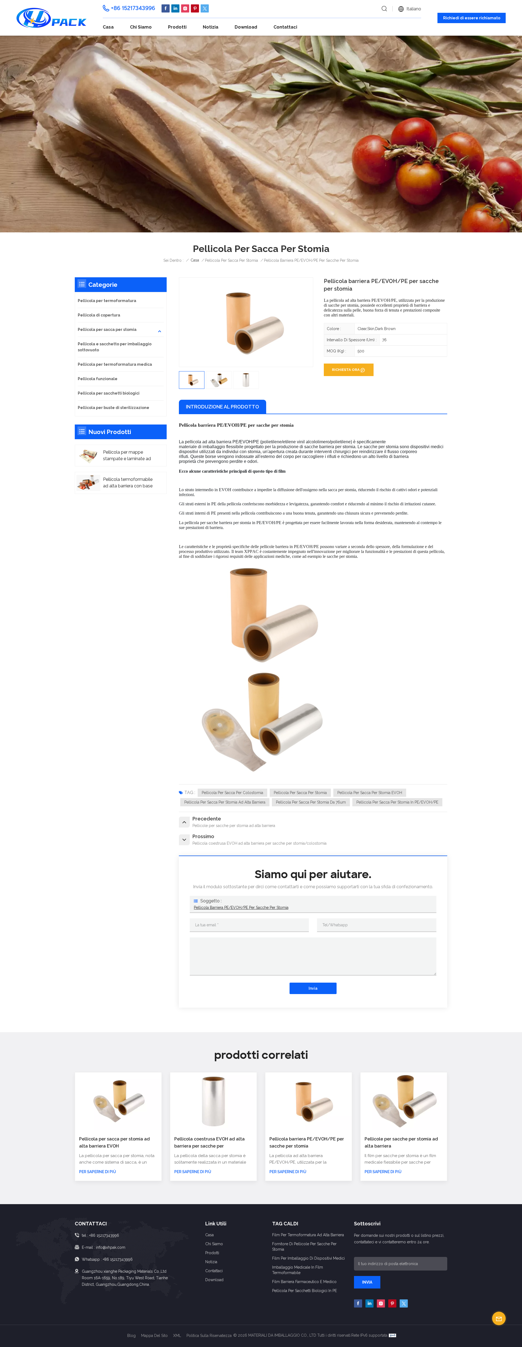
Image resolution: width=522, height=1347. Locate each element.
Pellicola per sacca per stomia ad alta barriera (224, 802)
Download (246, 27)
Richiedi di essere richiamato (471, 18)
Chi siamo (141, 27)
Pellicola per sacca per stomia (300, 793)
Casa (108, 27)
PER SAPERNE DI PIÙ (97, 1172)
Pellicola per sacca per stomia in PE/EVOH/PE (397, 802)
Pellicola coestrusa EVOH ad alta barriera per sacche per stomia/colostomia (209, 1143)
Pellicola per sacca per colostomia (232, 793)
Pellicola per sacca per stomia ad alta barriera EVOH (114, 1142)
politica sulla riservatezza (209, 1335)
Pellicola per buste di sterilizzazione (113, 407)
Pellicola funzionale (97, 379)
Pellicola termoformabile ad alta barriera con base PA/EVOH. (128, 483)
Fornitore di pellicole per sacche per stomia (304, 1246)
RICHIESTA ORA (346, 370)
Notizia (210, 27)
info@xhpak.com (110, 1247)
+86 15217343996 (133, 8)
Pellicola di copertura (99, 315)
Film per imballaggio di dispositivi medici (308, 1258)
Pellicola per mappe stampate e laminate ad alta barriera (127, 456)
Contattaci (285, 27)
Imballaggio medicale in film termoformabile (297, 1270)
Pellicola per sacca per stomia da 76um (311, 802)
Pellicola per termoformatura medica (115, 364)
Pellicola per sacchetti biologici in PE (304, 1290)
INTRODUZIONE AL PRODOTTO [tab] (222, 407)
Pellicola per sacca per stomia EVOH (369, 793)
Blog (131, 1335)
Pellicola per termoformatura (107, 301)
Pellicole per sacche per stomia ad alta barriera (401, 1142)
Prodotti (177, 27)
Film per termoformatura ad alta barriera (308, 1235)
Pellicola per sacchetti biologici (108, 393)
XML (177, 1335)
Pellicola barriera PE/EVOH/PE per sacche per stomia (241, 907)
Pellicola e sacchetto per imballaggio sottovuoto (114, 347)
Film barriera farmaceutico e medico (304, 1282)
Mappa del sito (154, 1335)
